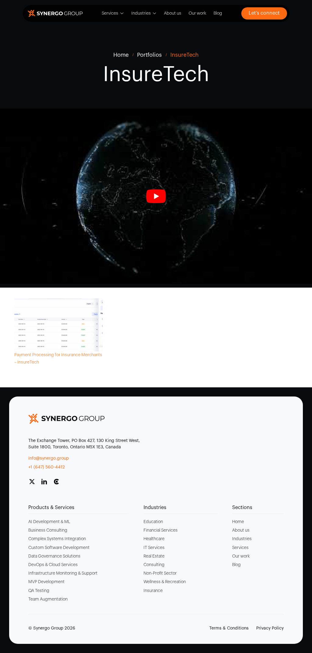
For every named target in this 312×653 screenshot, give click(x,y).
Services (110, 13)
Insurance (153, 591)
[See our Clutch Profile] (59, 484)
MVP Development (46, 582)
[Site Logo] (55, 13)
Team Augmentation (48, 599)
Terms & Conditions (229, 628)
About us (172, 13)
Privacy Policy (270, 628)
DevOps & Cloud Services (53, 565)
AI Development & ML (49, 522)
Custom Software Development (59, 548)
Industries (141, 13)
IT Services (154, 548)
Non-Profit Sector (160, 573)
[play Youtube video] (156, 196)
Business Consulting (47, 530)
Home (238, 522)
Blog (218, 13)
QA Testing (38, 591)
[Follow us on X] (34, 484)
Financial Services (161, 530)
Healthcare (154, 539)
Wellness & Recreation (165, 582)
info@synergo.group (48, 458)
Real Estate (154, 556)
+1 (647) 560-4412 (46, 467)
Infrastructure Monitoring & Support (63, 573)
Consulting (154, 565)
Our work (197, 13)
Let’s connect (264, 13)
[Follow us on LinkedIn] (47, 484)
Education (153, 522)
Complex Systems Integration (57, 539)
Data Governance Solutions (54, 556)
